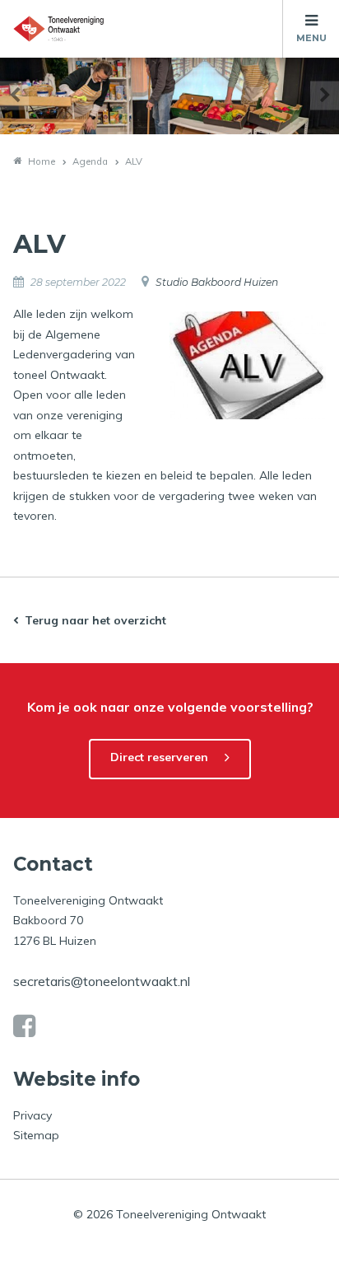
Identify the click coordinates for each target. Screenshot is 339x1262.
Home (41, 161)
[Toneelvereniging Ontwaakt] (58, 29)
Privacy (32, 1115)
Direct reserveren (159, 757)
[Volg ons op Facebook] (24, 1026)
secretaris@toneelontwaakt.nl (101, 981)
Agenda (90, 161)
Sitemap (36, 1135)
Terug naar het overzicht (95, 620)
